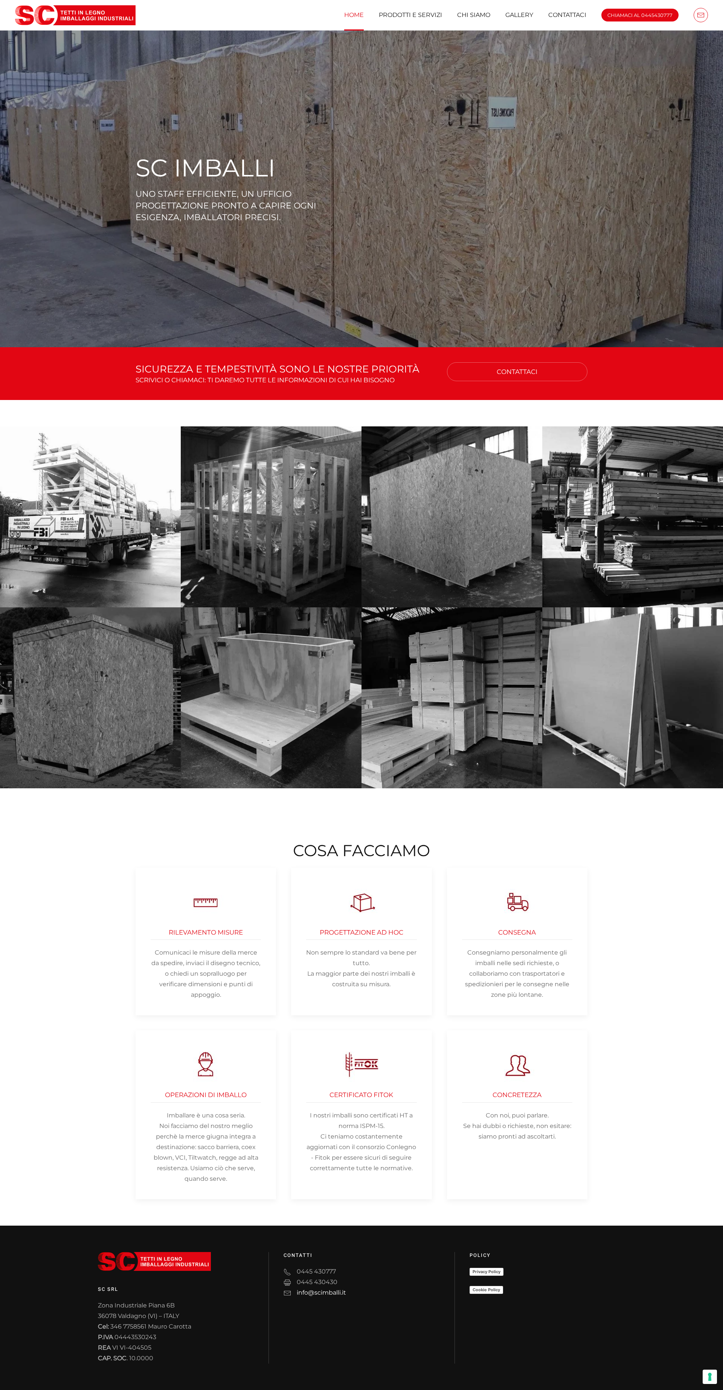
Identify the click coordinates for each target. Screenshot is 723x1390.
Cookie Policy (486, 1289)
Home (354, 14)
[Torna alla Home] (75, 15)
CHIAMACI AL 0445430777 (640, 15)
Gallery (519, 14)
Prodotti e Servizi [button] (410, 14)
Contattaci (567, 14)
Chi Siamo (473, 14)
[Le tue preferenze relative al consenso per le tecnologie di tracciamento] (710, 1377)
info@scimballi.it (321, 1292)
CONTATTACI (517, 371)
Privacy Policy (486, 1271)
